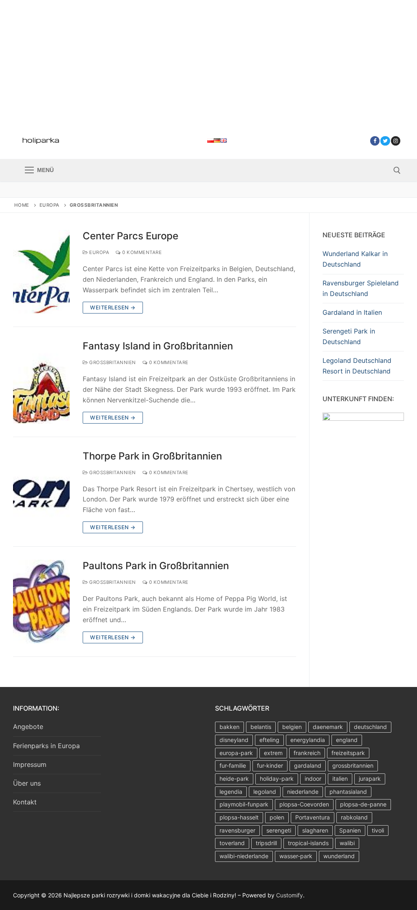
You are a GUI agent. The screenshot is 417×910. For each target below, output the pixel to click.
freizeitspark (348, 752)
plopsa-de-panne (363, 804)
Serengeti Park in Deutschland (349, 336)
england (347, 739)
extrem (273, 752)
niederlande (302, 791)
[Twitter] (385, 141)
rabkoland (354, 817)
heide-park (234, 778)
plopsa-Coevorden (304, 804)
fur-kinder (270, 765)
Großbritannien (112, 362)
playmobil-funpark (243, 804)
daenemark (328, 726)
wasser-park (295, 856)
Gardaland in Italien (352, 312)
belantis (260, 726)
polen (277, 817)
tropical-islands (308, 842)
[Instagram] (395, 141)
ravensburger (237, 830)
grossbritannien (352, 765)
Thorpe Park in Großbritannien (152, 456)
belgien (292, 726)
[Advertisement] (208, 61)
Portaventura (312, 817)
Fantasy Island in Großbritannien (158, 346)
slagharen (315, 830)
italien (340, 778)
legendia (230, 791)
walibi (347, 842)
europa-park (236, 752)
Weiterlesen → (113, 307)
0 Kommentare (141, 252)
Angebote (28, 726)
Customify (289, 895)
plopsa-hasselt (239, 817)
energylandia (307, 739)
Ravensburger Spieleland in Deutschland (361, 288)
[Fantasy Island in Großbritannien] (41, 382)
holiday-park (277, 778)
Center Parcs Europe (130, 236)
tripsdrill (266, 842)
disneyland (233, 739)
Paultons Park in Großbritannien (156, 566)
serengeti (278, 830)
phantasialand (348, 791)
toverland (232, 842)
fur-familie (232, 765)
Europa (49, 205)
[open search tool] (397, 170)
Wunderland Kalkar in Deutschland (355, 259)
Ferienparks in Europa (46, 746)
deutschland (370, 726)
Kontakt (25, 802)
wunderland (339, 856)
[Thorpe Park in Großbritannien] (41, 492)
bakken (229, 726)
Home (21, 205)
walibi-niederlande (243, 856)
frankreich (307, 752)
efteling (269, 739)
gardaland (307, 765)
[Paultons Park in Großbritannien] (41, 601)
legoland (264, 791)
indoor (313, 778)
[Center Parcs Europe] (41, 272)
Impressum (29, 764)
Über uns (27, 783)
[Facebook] (375, 141)
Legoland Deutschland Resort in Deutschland (357, 365)
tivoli (378, 830)
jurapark (370, 778)
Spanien (350, 830)
